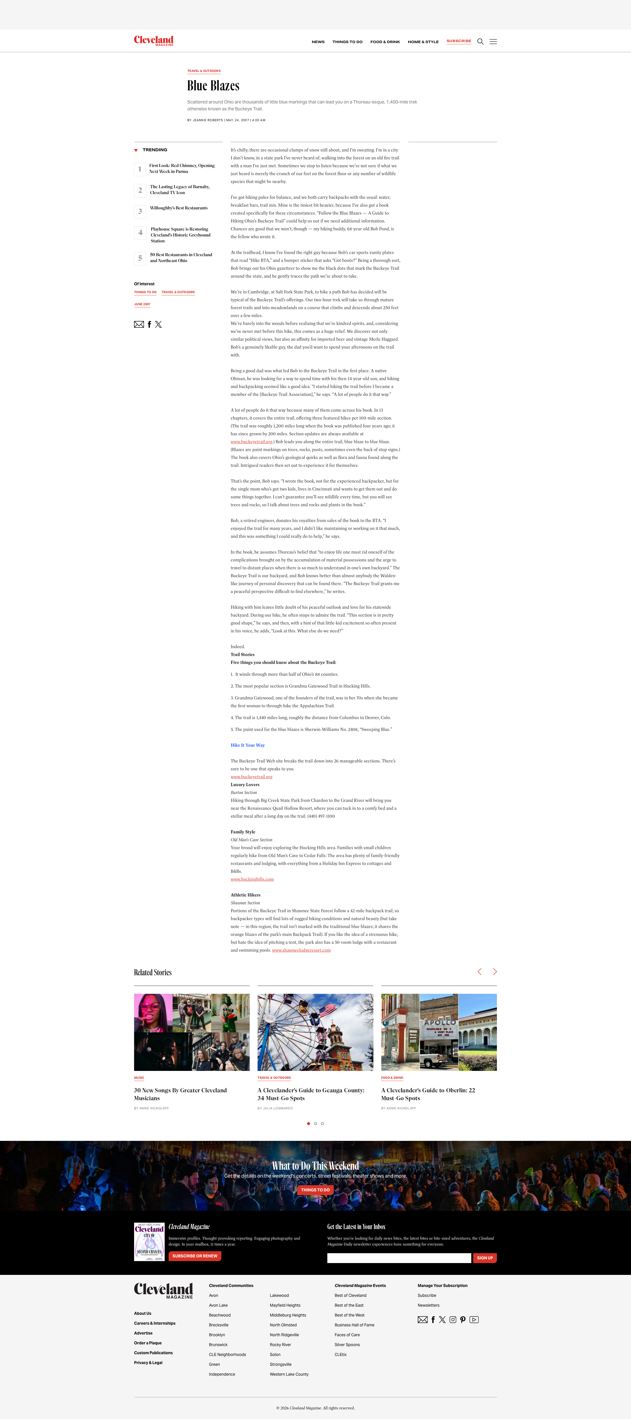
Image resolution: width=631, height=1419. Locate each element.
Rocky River (280, 1344)
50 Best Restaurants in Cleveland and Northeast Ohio (181, 258)
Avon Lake (218, 1305)
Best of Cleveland (351, 1295)
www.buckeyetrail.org (251, 441)
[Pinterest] (463, 1319)
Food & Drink (385, 42)
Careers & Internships (154, 1323)
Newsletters (428, 1305)
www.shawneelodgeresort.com (301, 950)
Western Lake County (289, 1374)
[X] (442, 1319)
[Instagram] (453, 1319)
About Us (142, 1313)
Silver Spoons (347, 1344)
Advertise (143, 1333)
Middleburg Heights (288, 1315)
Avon (213, 1295)
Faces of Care (347, 1334)
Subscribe (459, 41)
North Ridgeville (284, 1334)
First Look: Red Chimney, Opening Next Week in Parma (182, 169)
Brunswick (218, 1344)
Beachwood (220, 1315)
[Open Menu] (493, 42)
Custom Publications (153, 1352)
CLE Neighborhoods (227, 1354)
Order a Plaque (148, 1343)
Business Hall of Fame (354, 1325)
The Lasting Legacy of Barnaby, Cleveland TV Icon (180, 190)
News (318, 42)
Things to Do (348, 42)
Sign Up (485, 1258)
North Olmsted (283, 1325)
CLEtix (341, 1354)
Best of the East (349, 1305)
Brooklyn (217, 1334)
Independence (222, 1374)
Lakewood (279, 1295)
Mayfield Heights (285, 1305)
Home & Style (423, 42)
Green (214, 1364)
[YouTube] (474, 1319)
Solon (275, 1354)
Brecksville (218, 1325)
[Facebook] (433, 1319)
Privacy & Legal (148, 1362)
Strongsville (281, 1364)
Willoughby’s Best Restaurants (179, 208)
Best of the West (350, 1315)
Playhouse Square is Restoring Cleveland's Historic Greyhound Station (180, 235)
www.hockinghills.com (252, 879)
